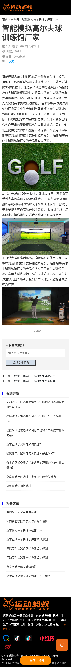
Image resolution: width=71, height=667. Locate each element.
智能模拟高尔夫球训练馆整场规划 (34, 381)
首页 (5, 19)
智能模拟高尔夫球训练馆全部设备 (34, 375)
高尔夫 (15, 19)
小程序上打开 (35, 660)
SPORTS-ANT (17, 7)
